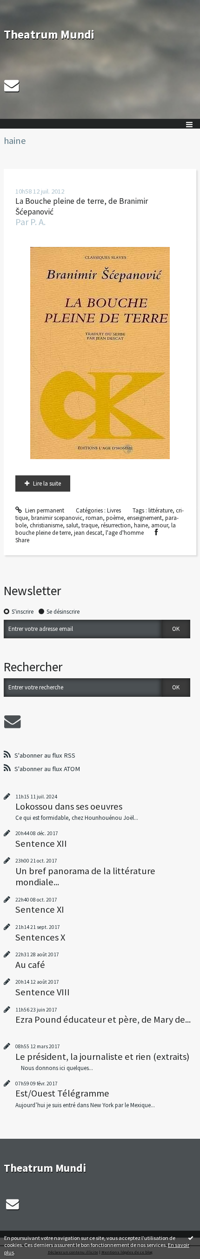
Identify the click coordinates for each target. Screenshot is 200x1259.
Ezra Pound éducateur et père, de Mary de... (103, 1019)
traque (89, 525)
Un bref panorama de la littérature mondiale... (85, 876)
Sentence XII (41, 843)
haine (141, 525)
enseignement (144, 518)
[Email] (11, 85)
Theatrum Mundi (49, 34)
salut (72, 525)
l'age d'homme (125, 533)
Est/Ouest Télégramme (62, 1093)
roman (94, 518)
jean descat (88, 533)
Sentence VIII (42, 992)
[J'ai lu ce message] (190, 1237)
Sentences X (40, 937)
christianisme (46, 525)
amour (159, 525)
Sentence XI (39, 909)
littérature (160, 510)
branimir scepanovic (56, 518)
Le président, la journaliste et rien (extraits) (102, 1057)
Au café (30, 965)
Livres (114, 510)
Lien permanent (44, 510)
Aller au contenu (24, 7)
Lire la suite (47, 483)
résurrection (116, 525)
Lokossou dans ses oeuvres (68, 806)
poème (115, 518)
